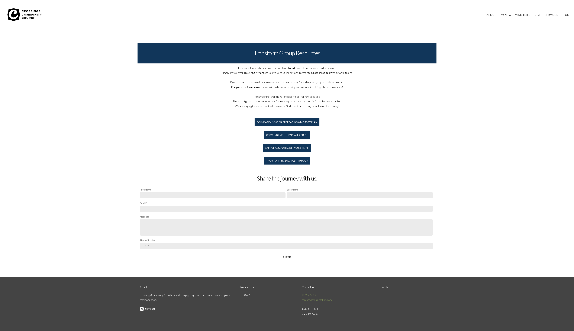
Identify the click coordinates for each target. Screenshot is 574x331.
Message (144, 216)
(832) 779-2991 (310, 295)
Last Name (292, 189)
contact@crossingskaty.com (317, 299)
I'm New (505, 15)
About (492, 15)
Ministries (523, 15)
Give (538, 15)
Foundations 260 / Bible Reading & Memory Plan (287, 122)
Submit (287, 257)
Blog (565, 15)
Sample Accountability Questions (287, 147)
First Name (145, 189)
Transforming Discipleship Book (287, 160)
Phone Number (147, 240)
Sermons (551, 15)
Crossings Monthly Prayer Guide (287, 135)
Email (142, 203)
